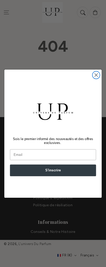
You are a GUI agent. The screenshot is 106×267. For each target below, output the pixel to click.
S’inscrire (53, 170)
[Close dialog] (96, 75)
